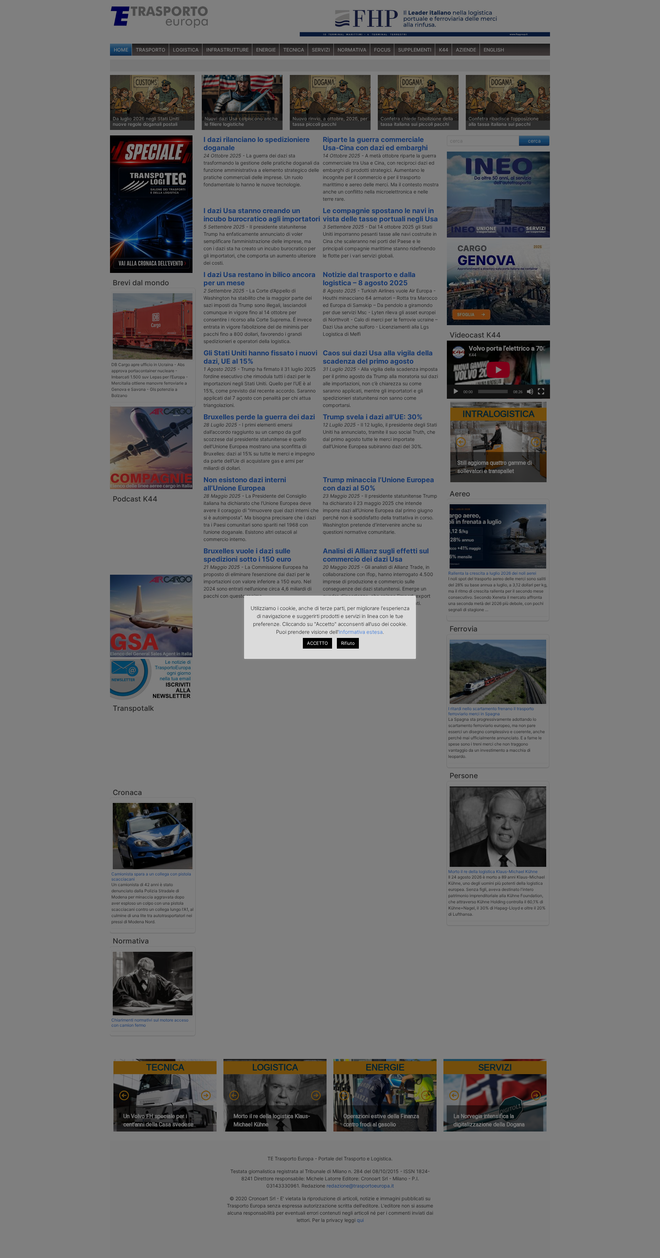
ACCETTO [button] (317, 643)
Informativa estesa (361, 632)
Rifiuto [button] (348, 643)
